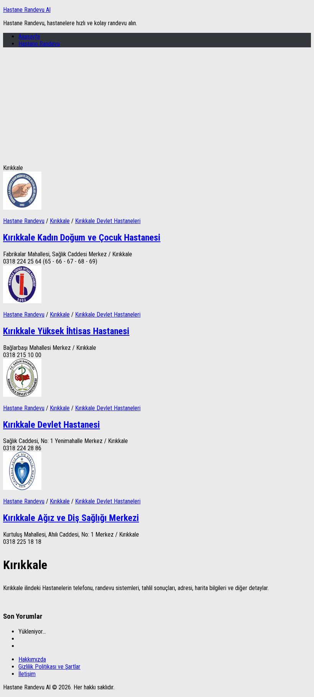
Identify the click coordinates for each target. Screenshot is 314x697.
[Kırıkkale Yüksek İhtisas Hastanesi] (22, 301)
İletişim (27, 674)
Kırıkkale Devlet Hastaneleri (108, 221)
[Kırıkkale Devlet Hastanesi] (22, 394)
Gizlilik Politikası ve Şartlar (49, 666)
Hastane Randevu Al (27, 9)
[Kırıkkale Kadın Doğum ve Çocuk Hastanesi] (22, 207)
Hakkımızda (32, 659)
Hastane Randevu (39, 43)
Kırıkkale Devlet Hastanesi (51, 424)
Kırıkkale (60, 221)
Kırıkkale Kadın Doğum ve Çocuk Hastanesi (81, 237)
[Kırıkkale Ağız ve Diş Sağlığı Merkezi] (22, 488)
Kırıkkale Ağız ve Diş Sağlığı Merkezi (71, 518)
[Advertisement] (157, 106)
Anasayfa (29, 36)
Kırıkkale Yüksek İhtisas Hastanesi (66, 331)
